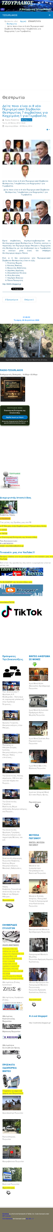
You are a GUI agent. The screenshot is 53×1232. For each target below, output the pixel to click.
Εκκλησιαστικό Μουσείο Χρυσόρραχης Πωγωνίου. (39, 930)
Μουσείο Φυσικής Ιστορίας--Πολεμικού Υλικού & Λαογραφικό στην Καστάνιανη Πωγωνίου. (38, 901)
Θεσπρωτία (12, 23)
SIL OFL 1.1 (30, 1218)
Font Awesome (7, 1218)
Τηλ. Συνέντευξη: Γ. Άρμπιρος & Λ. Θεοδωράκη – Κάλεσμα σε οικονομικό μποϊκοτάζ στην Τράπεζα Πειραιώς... (13, 698)
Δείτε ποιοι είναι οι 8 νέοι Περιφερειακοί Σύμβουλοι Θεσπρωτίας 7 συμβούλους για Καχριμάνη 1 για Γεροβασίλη (25, 111)
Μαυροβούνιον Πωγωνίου (13, 1161)
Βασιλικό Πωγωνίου (10, 1184)
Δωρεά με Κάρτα (15, 417)
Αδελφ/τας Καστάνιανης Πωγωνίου (8, 1018)
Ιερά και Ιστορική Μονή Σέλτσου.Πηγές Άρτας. (39, 793)
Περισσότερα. (35, 802)
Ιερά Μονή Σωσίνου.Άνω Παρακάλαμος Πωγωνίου (39, 741)
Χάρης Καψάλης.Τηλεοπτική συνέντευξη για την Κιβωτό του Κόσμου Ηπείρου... (11, 891)
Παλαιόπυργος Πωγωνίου (8, 1137)
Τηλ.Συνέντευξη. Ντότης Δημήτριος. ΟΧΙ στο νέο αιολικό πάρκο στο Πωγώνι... (12, 779)
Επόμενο (29, 299)
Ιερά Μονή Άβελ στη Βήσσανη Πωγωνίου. (37, 766)
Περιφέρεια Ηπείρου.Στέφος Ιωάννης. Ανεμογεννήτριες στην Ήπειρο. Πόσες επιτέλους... (12, 751)
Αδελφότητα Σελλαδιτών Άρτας (11, 1046)
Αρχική (23, 21)
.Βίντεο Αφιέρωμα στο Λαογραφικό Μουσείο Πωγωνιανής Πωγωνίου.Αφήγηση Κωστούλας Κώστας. (38, 987)
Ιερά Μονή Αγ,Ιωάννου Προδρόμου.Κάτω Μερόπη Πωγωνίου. (38, 712)
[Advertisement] (26, 62)
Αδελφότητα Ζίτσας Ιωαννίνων (11, 983)
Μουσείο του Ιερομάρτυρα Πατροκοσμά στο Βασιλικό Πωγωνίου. (37, 869)
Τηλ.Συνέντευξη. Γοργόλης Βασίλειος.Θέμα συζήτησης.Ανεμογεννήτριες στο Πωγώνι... (14, 806)
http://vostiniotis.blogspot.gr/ (40, 1022)
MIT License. (6, 1216)
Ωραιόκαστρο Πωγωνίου (12, 1113)
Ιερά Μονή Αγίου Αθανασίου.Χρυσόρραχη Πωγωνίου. (39, 686)
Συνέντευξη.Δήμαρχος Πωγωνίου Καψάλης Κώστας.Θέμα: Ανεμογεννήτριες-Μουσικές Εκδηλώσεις (12, 863)
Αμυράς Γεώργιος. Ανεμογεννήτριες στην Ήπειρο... (12, 725)
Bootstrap (5, 1214)
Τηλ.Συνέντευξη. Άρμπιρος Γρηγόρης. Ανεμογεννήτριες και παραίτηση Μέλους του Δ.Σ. (12, 835)
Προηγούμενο (12, 299)
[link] (23, 526)
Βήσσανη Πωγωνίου (11, 1031)
